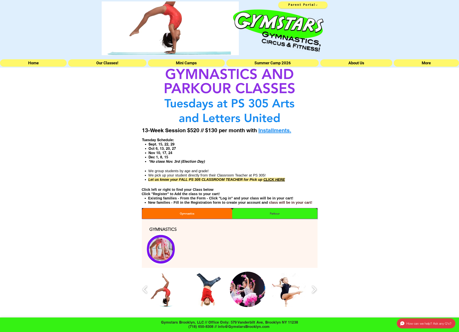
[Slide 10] (177, 49)
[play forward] (314, 289)
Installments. (274, 130)
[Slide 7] (163, 49)
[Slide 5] (159, 49)
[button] (166, 289)
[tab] (187, 213)
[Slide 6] (156, 49)
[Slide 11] (184, 49)
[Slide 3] (152, 49)
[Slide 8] (173, 49)
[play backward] (145, 289)
